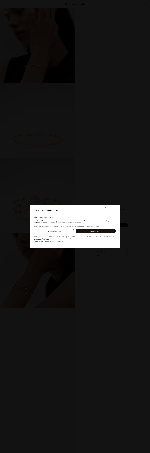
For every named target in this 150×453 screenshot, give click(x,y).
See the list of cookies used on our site (44, 239)
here (63, 241)
